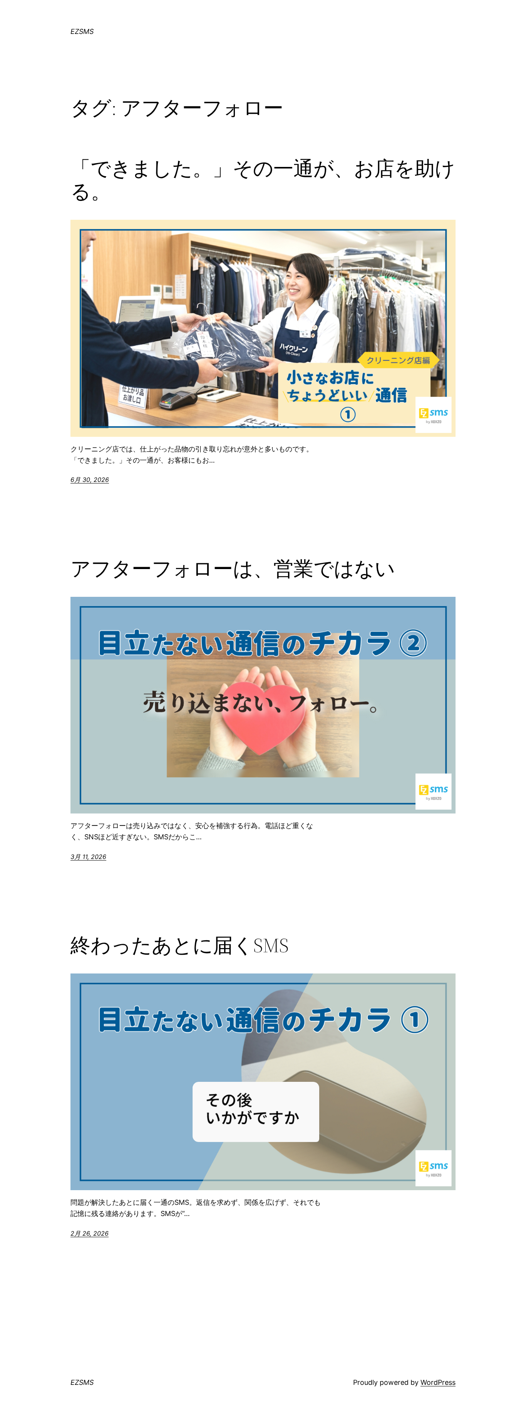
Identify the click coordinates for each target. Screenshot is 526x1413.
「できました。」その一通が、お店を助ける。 (262, 180)
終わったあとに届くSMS (179, 945)
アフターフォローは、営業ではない (232, 568)
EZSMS (82, 31)
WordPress (438, 1382)
